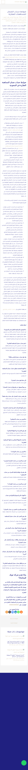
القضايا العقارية (22, 19)
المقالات (15, 19)
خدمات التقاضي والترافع (9, 309)
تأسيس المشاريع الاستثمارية (13, 21)
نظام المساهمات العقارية (14, 130)
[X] (9, 612)
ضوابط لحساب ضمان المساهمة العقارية (15, 57)
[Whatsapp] (18, 612)
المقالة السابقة (14, 618)
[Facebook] (12, 612)
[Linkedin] (15, 612)
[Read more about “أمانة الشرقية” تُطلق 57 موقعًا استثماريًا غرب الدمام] (14, 651)
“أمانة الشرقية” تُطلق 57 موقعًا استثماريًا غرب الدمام (15, 656)
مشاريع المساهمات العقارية (19, 22)
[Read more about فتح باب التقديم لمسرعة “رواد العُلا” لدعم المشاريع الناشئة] (14, 637)
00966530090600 (14, 604)
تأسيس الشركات (12, 658)
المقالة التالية (14, 623)
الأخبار (17, 644)
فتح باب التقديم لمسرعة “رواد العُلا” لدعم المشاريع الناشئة (15, 642)
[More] (6, 612)
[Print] (21, 612)
